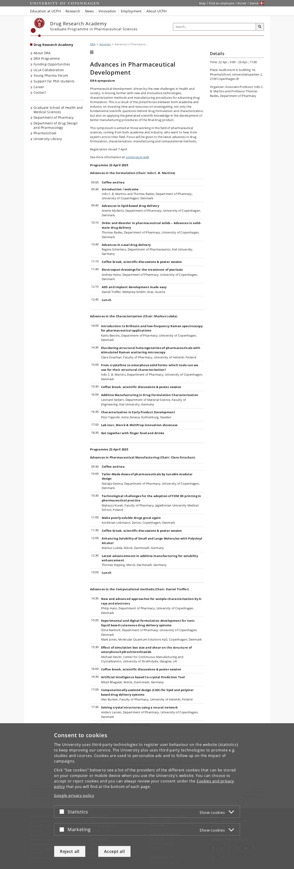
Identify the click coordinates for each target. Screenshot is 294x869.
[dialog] (147, 796)
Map (202, 3)
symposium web (137, 157)
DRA (92, 44)
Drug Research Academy (53, 44)
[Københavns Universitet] (38, 27)
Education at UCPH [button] (45, 11)
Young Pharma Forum (51, 75)
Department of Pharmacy (54, 117)
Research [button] (72, 11)
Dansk (254, 3)
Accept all (114, 851)
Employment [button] (131, 11)
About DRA (42, 53)
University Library (48, 139)
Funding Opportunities (52, 64)
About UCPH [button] (156, 11)
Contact (40, 92)
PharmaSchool (45, 133)
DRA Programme (47, 58)
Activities (105, 44)
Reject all (69, 851)
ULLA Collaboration (49, 70)
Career (39, 87)
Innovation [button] (107, 11)
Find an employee (221, 3)
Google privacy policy (74, 795)
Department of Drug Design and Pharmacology (56, 125)
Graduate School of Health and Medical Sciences (58, 109)
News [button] (89, 11)
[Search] (260, 27)
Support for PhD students (54, 81)
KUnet (241, 3)
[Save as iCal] (92, 52)
